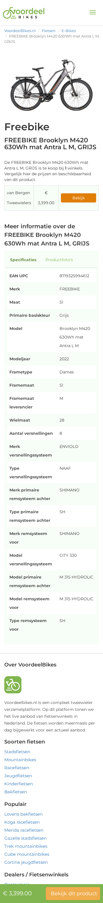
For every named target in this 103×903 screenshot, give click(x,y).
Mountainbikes (20, 759)
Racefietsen (16, 767)
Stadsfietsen (17, 751)
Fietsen (49, 30)
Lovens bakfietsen (23, 814)
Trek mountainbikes (25, 846)
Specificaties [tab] (23, 259)
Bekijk (78, 197)
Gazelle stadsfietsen (25, 838)
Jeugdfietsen (18, 775)
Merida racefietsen (23, 830)
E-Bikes (69, 30)
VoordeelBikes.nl (20, 30)
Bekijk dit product (74, 893)
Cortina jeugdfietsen (26, 862)
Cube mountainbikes (26, 854)
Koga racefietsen (22, 822)
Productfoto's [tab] (59, 259)
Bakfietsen (15, 791)
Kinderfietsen (18, 783)
